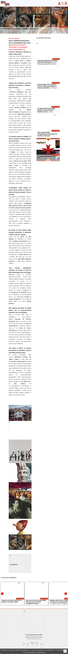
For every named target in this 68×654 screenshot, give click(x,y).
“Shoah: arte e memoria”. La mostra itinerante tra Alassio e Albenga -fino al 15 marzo (20, 85)
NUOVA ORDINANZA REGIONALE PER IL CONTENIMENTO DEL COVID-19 (20, 43)
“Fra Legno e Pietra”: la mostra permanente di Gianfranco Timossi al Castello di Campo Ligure (20, 350)
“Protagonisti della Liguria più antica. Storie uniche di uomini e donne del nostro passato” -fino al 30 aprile (20, 191)
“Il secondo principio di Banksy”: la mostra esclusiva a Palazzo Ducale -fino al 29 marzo (20, 138)
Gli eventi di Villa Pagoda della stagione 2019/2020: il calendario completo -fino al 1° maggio (20, 232)
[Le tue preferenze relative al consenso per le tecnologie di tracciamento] (65, 651)
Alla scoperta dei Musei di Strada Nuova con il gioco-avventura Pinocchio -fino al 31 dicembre (20, 310)
